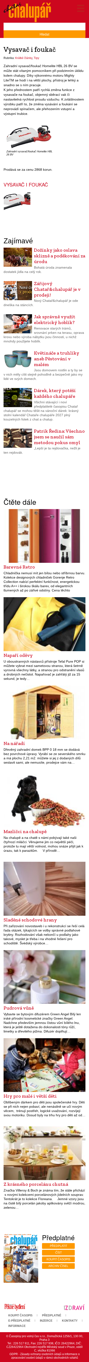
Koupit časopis (58, 1259)
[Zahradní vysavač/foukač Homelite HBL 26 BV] (28, 136)
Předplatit (58, 1246)
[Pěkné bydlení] (15, 1307)
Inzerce (46, 1320)
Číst (58, 1252)
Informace (17, 1326)
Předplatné (51, 1315)
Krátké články (23, 58)
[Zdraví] (74, 1307)
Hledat (44, 34)
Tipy (36, 58)
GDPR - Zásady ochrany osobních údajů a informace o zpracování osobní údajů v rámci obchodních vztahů (44, 1355)
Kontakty (70, 1320)
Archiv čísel (58, 1266)
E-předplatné (19, 1320)
